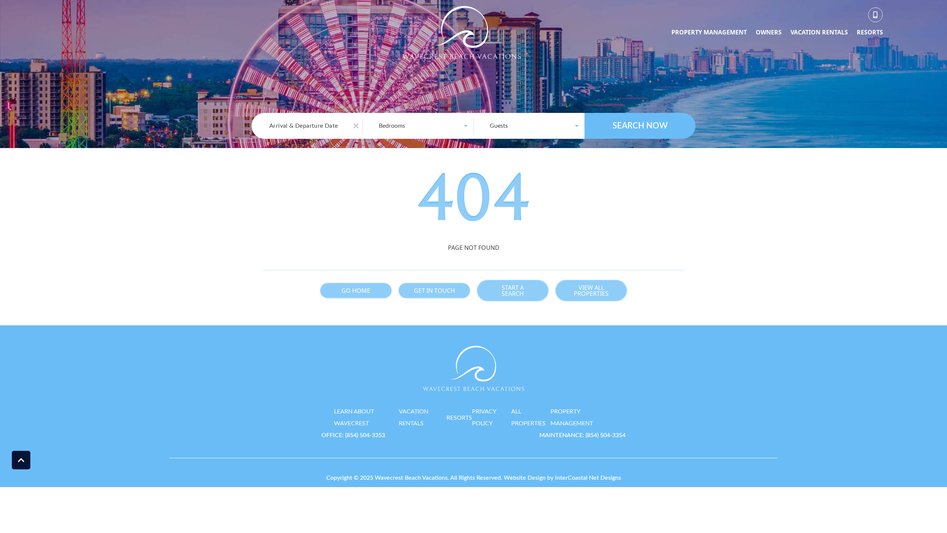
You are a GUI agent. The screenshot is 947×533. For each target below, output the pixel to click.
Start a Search (513, 291)
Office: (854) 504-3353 (353, 435)
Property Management (709, 32)
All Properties (528, 417)
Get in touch (434, 290)
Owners (769, 32)
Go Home (355, 290)
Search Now (640, 126)
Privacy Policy (484, 417)
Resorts (870, 32)
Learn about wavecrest (354, 417)
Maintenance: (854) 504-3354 (582, 435)
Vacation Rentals (819, 32)
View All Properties (591, 291)
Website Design (525, 478)
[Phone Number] (875, 14)
